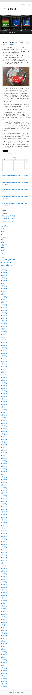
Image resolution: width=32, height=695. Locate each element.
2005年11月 (5, 665)
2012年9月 (4, 535)
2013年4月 (4, 524)
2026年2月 (4, 278)
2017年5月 (4, 446)
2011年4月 (4, 562)
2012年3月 (4, 544)
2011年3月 (4, 563)
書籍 (3, 247)
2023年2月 (4, 336)
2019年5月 (4, 407)
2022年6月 (4, 348)
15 (11, 166)
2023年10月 (5, 323)
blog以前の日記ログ (6, 261)
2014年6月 (4, 501)
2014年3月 (4, 506)
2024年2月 (4, 317)
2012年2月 (4, 546)
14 (7, 166)
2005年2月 (4, 680)
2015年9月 (4, 478)
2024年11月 (5, 302)
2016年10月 (5, 457)
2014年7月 (4, 500)
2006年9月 (4, 649)
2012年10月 (5, 533)
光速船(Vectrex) (5, 237)
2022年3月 (4, 353)
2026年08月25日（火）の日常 (8, 218)
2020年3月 (4, 392)
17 (18, 166)
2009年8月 (4, 594)
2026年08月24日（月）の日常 (8, 220)
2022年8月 (4, 345)
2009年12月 (5, 587)
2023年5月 (4, 331)
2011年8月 (4, 555)
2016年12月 (5, 454)
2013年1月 (4, 528)
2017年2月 (4, 450)
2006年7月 (4, 653)
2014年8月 (4, 498)
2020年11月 (5, 379)
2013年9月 (4, 516)
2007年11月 (5, 627)
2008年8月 (4, 613)
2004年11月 (5, 684)
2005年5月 (4, 675)
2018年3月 (4, 430)
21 (7, 168)
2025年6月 (4, 291)
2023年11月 (5, 321)
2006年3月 (4, 659)
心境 (3, 239)
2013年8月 (4, 517)
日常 (8, 153)
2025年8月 (4, 288)
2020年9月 (4, 382)
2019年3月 (4, 411)
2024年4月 (4, 314)
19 (26, 166)
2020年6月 (4, 387)
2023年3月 (4, 334)
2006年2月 (4, 661)
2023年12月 (5, 320)
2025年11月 (5, 283)
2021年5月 (4, 369)
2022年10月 (5, 342)
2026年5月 (4, 274)
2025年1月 (4, 299)
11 (22, 164)
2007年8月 (4, 632)
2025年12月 (5, 282)
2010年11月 (5, 570)
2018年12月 (5, 415)
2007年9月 (4, 630)
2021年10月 (5, 361)
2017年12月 (5, 434)
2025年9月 (4, 286)
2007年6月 (4, 635)
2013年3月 (4, 525)
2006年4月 (4, 657)
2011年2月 (4, 565)
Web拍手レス (5, 226)
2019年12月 (5, 396)
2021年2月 (4, 374)
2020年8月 (4, 384)
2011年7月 (4, 557)
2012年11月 (5, 532)
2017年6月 (4, 444)
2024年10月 (5, 304)
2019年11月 (5, 398)
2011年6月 (4, 559)
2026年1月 (4, 280)
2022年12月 (5, 339)
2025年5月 (4, 293)
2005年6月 (4, 673)
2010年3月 (4, 583)
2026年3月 (4, 277)
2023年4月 (4, 333)
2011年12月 (5, 549)
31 (18, 170)
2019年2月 (4, 412)
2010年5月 (4, 579)
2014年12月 (5, 492)
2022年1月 (4, 356)
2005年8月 (4, 670)
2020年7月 (4, 385)
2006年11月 (5, 646)
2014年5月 (4, 503)
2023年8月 (4, 326)
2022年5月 (4, 350)
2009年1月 (4, 605)
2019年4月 (4, 409)
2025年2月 (4, 298)
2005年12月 (5, 664)
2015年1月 (4, 490)
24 (18, 168)
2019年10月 (5, 399)
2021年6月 (4, 368)
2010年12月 (5, 568)
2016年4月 (4, 466)
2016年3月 (4, 468)
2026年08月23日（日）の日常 (8, 221)
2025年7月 (4, 290)
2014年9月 (4, 497)
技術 (3, 241)
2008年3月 (4, 621)
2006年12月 (5, 645)
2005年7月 (4, 672)
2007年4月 (4, 638)
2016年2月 (4, 470)
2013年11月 (5, 512)
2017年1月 (4, 452)
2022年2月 (4, 355)
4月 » (23, 172)
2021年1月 (4, 376)
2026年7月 (4, 271)
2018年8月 (4, 422)
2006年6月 (4, 654)
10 (18, 164)
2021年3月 (4, 372)
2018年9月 (4, 420)
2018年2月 (4, 431)
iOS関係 (4, 225)
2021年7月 (4, 366)
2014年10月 (5, 495)
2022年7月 (4, 347)
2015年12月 (5, 473)
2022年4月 (4, 352)
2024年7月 (4, 309)
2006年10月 (5, 648)
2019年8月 (4, 403)
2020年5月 (4, 388)
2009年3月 (4, 602)
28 (7, 170)
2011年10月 (5, 552)
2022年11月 (5, 341)
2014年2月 (4, 508)
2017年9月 (4, 439)
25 (22, 168)
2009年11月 (5, 589)
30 (15, 170)
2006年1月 (4, 662)
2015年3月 (4, 487)
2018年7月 (4, 423)
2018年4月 (4, 428)
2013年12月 (5, 511)
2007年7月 (4, 633)
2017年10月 (5, 438)
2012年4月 (4, 543)
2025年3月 (4, 296)
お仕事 (3, 230)
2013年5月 (4, 522)
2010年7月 (4, 576)
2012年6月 (4, 540)
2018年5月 (4, 427)
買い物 (3, 252)
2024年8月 (4, 307)
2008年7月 (4, 614)
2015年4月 (4, 485)
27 (4, 170)
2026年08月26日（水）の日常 (8, 216)
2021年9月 (4, 363)
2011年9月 (4, 554)
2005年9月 (4, 669)
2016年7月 (4, 462)
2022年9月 (4, 344)
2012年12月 (5, 530)
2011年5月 (4, 560)
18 (22, 166)
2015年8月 (4, 479)
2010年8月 (4, 575)
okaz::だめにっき (9, 8)
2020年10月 (5, 380)
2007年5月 (4, 637)
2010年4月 (4, 581)
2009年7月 (4, 595)
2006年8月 (4, 651)
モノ (3, 234)
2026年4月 (4, 275)
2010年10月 (5, 571)
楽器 (3, 250)
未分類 (3, 249)
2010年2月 (4, 584)
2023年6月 (4, 329)
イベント (4, 228)
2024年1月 (4, 318)
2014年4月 (4, 505)
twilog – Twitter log (6, 262)
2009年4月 (4, 600)
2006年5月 (4, 656)
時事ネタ (4, 245)
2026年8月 (4, 269)
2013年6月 (4, 520)
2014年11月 (5, 493)
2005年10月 (5, 667)
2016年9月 (4, 458)
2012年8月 (4, 536)
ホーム (4, 32)
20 (4, 168)
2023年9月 (4, 325)
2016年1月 (4, 471)
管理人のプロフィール (7, 265)
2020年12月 (5, 377)
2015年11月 (5, 474)
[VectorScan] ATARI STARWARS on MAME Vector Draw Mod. (15, 175)
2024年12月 (5, 301)
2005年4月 (4, 676)
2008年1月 (4, 624)
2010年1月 (4, 586)
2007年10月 (5, 629)
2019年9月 (4, 401)
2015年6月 (4, 482)
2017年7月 (4, 442)
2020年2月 (4, 393)
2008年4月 (4, 619)
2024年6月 (4, 310)
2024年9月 (4, 306)
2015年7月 (4, 481)
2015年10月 (5, 476)
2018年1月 (4, 433)
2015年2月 (4, 489)
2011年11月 (5, 551)
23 (15, 168)
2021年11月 (5, 360)
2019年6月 (4, 406)
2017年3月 (4, 449)
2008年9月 (4, 611)
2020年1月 (4, 395)
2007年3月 (4, 640)
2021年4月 (4, 371)
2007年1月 (4, 643)
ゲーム (3, 231)
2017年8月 (4, 441)
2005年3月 (4, 678)
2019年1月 (4, 414)
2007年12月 (5, 626)
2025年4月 (4, 294)
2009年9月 (4, 592)
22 (11, 168)
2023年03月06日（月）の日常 (13, 42)
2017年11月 (5, 436)
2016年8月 (4, 460)
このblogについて (11, 32)
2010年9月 (4, 573)
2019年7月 (4, 404)
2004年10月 (5, 686)
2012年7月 (4, 538)
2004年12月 (5, 683)
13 (4, 166)
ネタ (3, 233)
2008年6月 (4, 616)
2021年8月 (4, 364)
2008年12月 (5, 606)
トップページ (5, 264)
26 (26, 168)
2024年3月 (4, 315)
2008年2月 (4, 622)
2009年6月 (4, 597)
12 (26, 164)
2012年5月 (4, 541)
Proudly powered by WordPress (16, 692)
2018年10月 (5, 419)
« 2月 (7, 172)
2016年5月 (4, 465)
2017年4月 (4, 447)
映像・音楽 (4, 244)
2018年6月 (4, 425)
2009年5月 (4, 598)
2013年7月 (4, 519)
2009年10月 (5, 590)
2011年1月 (4, 567)
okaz (3, 177)
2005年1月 (4, 681)
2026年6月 (4, 272)
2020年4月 (4, 390)
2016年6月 (4, 463)
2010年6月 (4, 578)
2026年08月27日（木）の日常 (8, 215)
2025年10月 (5, 285)
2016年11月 (5, 455)
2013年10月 (5, 514)
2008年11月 (5, 608)
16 (15, 166)
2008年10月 (5, 610)
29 (11, 170)
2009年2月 (4, 603)
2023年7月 (4, 328)
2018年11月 (5, 417)
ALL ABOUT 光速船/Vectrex (8, 259)
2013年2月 (4, 527)
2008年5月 (4, 618)
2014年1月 (4, 509)
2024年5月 (4, 312)
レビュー (4, 236)
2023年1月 (4, 337)
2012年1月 (4, 548)
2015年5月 (4, 484)
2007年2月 (4, 641)
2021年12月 (5, 358)
